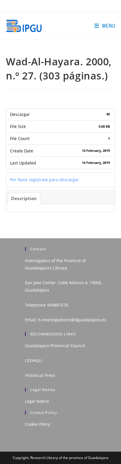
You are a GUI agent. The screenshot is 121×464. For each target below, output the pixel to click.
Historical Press (40, 375)
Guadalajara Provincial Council (55, 345)
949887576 (57, 305)
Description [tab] (24, 198)
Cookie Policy (37, 424)
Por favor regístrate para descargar (44, 179)
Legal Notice (37, 401)
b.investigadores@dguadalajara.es (72, 319)
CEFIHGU (33, 360)
